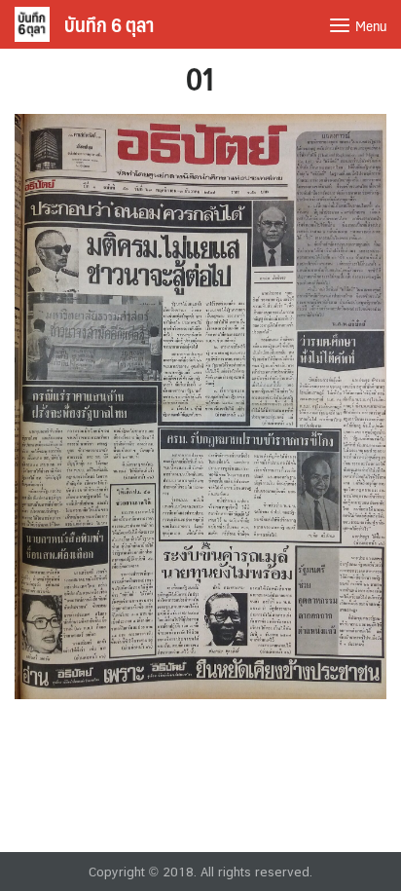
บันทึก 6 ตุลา (109, 24)
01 (200, 78)
